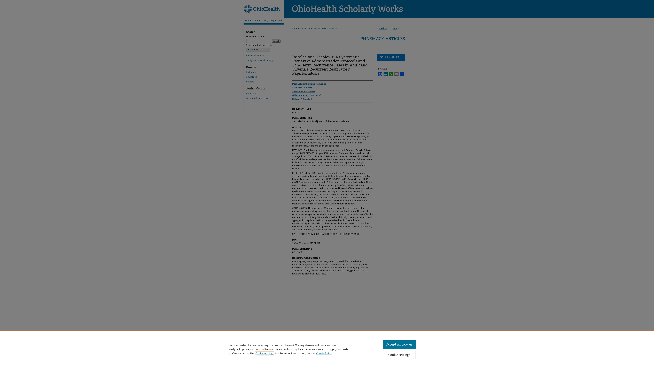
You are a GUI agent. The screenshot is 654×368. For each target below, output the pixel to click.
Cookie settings (264, 353)
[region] (327, 349)
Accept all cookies (399, 344)
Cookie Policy (324, 353)
